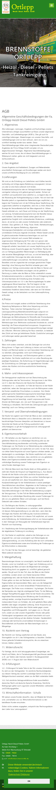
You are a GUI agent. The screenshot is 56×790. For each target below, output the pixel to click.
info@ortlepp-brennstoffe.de (18, 758)
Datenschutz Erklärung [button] (19, 774)
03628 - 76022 (11, 752)
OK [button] (29, 781)
